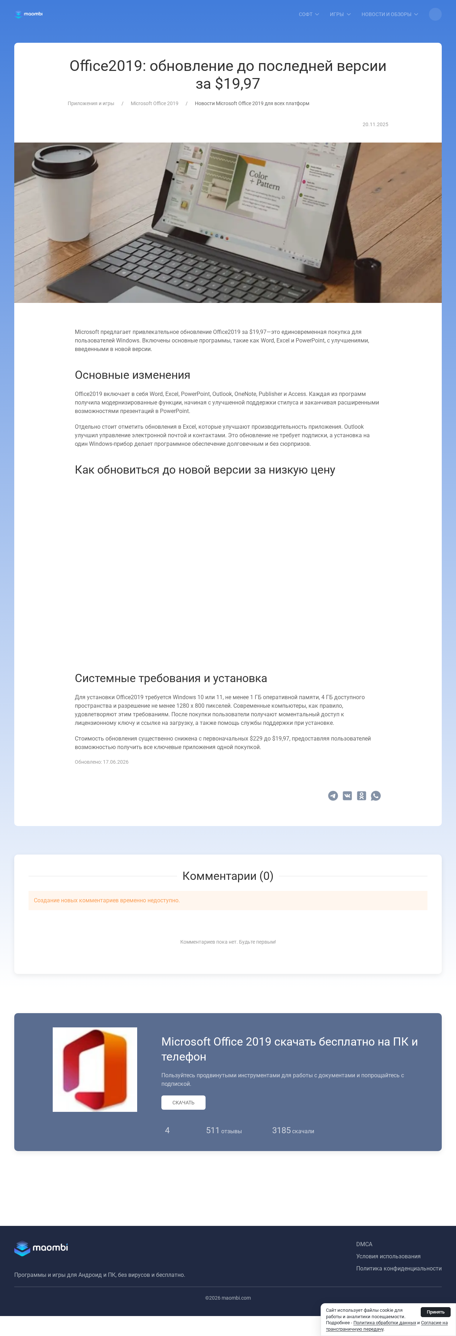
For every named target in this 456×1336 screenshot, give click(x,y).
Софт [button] (305, 14)
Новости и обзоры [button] (386, 14)
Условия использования (388, 1256)
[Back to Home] (28, 14)
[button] (435, 14)
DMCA (364, 1244)
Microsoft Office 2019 (154, 103)
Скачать (183, 1102)
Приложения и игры (91, 103)
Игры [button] (337, 14)
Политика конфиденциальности (399, 1268)
